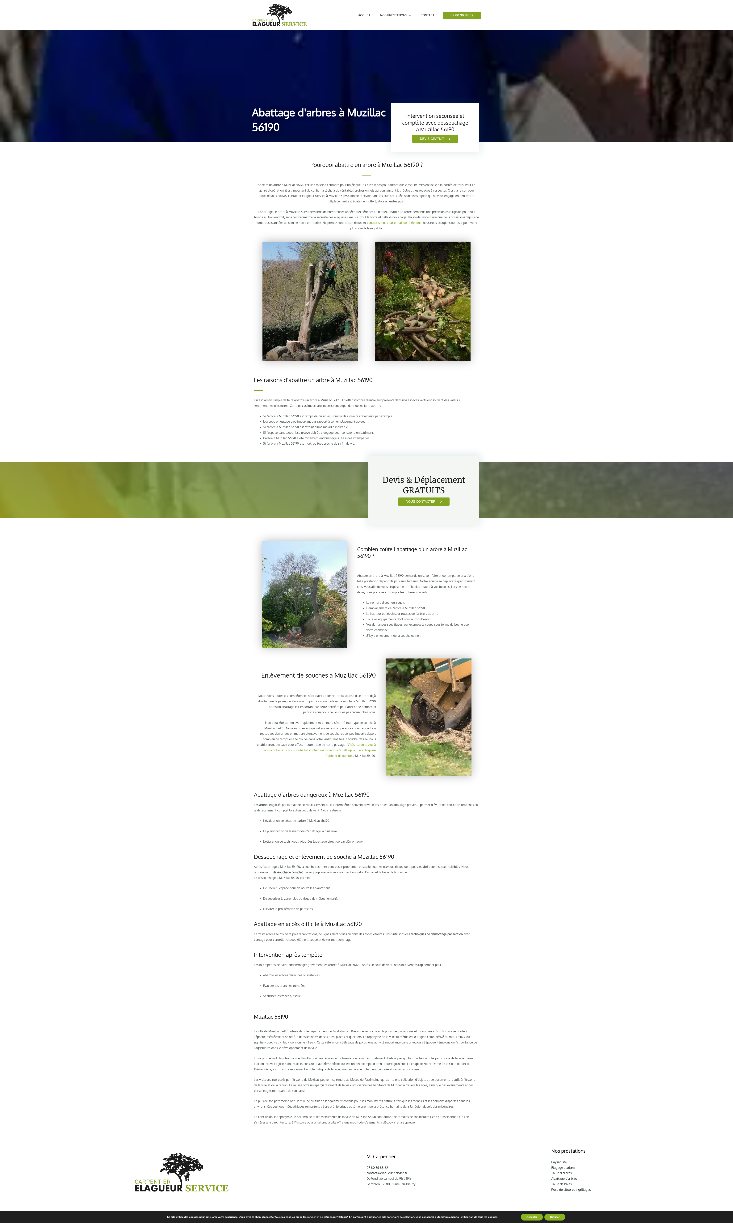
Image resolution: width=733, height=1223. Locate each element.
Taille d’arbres (561, 1173)
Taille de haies (561, 1184)
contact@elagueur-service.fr (386, 1173)
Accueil (364, 15)
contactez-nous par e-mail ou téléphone (394, 223)
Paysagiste (559, 1162)
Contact (427, 15)
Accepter (531, 1217)
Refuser (554, 1217)
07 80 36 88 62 (377, 1168)
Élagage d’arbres (563, 1168)
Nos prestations (393, 15)
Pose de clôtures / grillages (571, 1189)
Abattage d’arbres (564, 1178)
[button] (462, 15)
